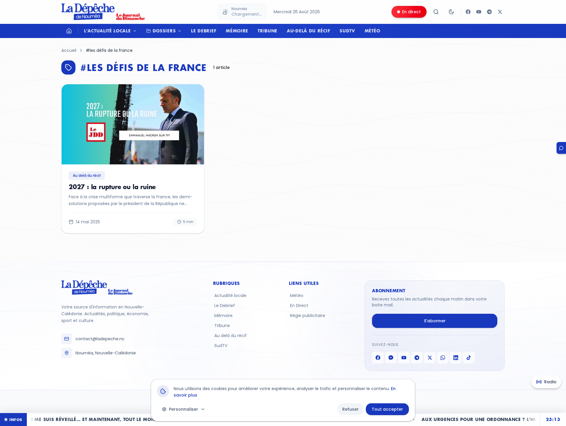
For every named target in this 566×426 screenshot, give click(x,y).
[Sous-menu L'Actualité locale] (136, 31)
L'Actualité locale (107, 31)
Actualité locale (230, 295)
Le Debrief (203, 31)
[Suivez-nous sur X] (500, 11)
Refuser (350, 409)
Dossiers (164, 31)
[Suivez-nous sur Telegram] (489, 11)
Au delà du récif (230, 336)
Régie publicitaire (307, 315)
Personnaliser (183, 409)
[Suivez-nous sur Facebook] (468, 11)
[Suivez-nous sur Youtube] (478, 11)
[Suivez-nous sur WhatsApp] (443, 358)
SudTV (347, 31)
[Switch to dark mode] (451, 12)
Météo (372, 31)
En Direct (299, 305)
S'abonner (435, 321)
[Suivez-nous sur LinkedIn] (456, 358)
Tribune (267, 31)
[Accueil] (69, 31)
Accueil (68, 50)
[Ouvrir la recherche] (436, 12)
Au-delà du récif (308, 31)
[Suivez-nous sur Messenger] (391, 358)
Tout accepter (387, 409)
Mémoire (237, 31)
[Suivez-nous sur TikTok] (469, 358)
